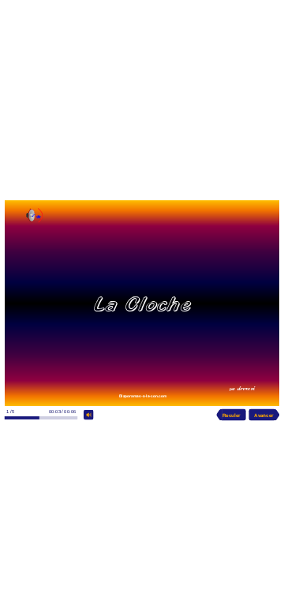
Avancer (263, 414)
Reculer (231, 414)
